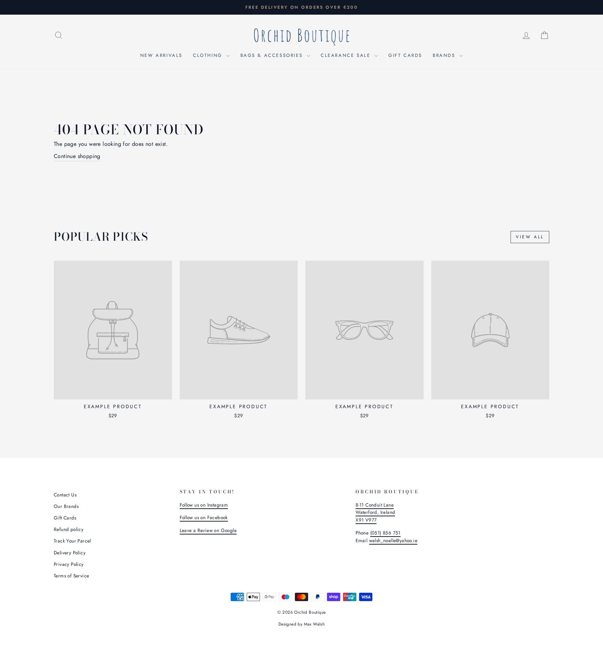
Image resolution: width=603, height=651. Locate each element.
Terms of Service (71, 575)
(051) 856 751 (385, 532)
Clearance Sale (347, 55)
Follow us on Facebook (204, 517)
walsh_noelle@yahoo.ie (393, 540)
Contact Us (65, 494)
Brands (445, 55)
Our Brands (66, 506)
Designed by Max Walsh (301, 624)
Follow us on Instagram (204, 504)
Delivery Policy (69, 552)
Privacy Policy (69, 564)
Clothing (208, 55)
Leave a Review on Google (208, 530)
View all (530, 237)
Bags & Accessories (272, 55)
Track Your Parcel (72, 540)
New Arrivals (161, 55)
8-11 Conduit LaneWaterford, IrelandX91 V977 (375, 512)
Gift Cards (405, 55)
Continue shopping (77, 156)
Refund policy (68, 529)
